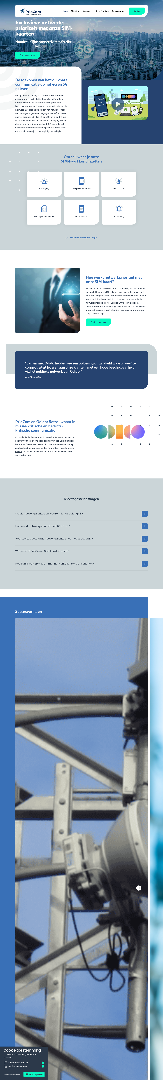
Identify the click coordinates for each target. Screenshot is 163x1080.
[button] (27, 55)
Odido (45, 444)
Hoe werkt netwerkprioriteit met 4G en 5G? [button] (42, 526)
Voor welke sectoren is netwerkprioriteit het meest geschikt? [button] (54, 538)
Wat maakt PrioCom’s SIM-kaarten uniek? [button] (42, 551)
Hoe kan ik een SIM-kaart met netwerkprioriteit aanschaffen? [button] (54, 563)
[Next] (138, 888)
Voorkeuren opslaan (12, 1074)
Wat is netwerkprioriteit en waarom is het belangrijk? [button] (49, 513)
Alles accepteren (34, 1074)
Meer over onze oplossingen (83, 237)
